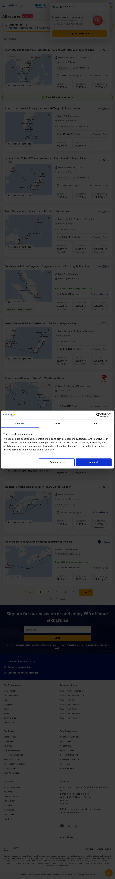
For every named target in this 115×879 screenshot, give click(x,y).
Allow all (93, 462)
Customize (55, 462)
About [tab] (95, 423)
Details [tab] (57, 423)
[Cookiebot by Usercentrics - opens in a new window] (98, 415)
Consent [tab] (19, 423)
